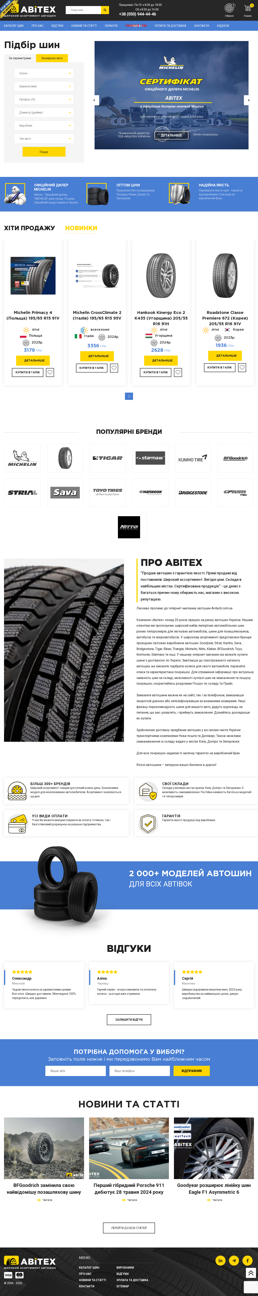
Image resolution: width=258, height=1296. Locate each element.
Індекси (223, 25)
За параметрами (20, 58)
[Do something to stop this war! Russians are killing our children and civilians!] (9, 9)
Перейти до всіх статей (129, 1228)
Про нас (38, 25)
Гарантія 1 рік (136, 25)
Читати (47, 1200)
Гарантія (111, 25)
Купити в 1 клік (28, 372)
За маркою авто (52, 58)
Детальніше (171, 135)
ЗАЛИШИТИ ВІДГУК (129, 1019)
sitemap (123, 1286)
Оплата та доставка (170, 25)
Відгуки (57, 25)
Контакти (201, 25)
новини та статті (84, 25)
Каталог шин (14, 25)
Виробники (125, 1267)
